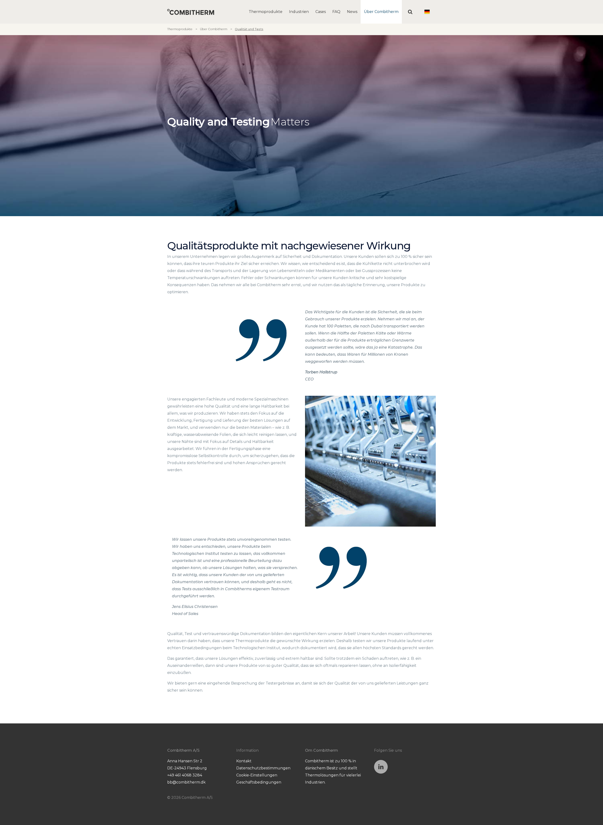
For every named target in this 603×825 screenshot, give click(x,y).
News (352, 11)
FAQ (336, 11)
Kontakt (244, 761)
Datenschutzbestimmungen (263, 768)
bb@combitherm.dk (186, 782)
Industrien (299, 11)
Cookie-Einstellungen (256, 775)
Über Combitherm (381, 11)
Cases (320, 11)
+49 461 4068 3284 (184, 775)
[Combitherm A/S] (190, 12)
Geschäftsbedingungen (258, 782)
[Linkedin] (381, 767)
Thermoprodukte (265, 11)
